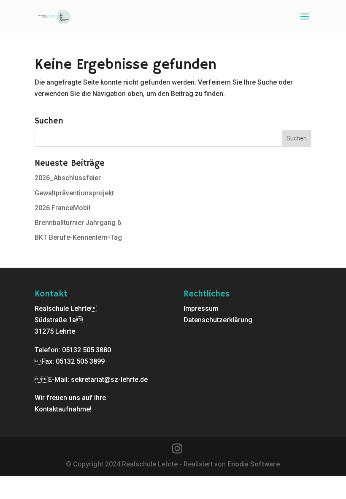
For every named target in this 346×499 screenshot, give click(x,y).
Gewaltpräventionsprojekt (74, 193)
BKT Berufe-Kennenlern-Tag (78, 237)
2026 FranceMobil (62, 208)
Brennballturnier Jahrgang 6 (78, 223)
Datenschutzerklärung (218, 320)
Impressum (201, 308)
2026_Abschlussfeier (68, 178)
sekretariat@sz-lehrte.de (109, 380)
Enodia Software (253, 464)
